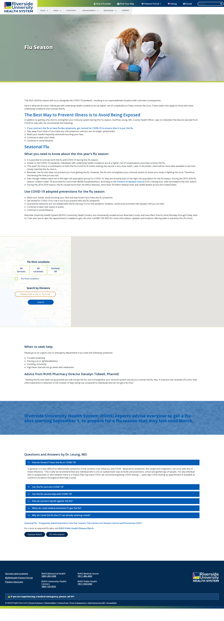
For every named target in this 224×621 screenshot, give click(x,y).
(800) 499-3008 (48, 576)
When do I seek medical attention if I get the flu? (56, 508)
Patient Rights (50, 603)
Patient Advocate (14, 581)
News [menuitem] (55, 10)
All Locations (38, 270)
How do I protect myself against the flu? (52, 501)
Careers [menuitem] (125, 10)
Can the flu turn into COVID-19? (48, 486)
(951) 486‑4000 (85, 576)
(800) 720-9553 (48, 586)
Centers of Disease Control (130, 181)
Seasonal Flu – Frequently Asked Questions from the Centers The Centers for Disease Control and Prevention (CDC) (83, 523)
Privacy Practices (36, 603)
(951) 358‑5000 (85, 584)
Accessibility (112, 603)
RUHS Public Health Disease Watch (76, 528)
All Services (21, 270)
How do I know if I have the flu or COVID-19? (54, 462)
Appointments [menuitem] (88, 10)
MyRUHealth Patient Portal (19, 577)
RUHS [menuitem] (43, 10)
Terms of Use (63, 603)
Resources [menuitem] (108, 10)
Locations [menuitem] (71, 10)
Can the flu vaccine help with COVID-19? (52, 494)
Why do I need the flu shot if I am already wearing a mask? (61, 515)
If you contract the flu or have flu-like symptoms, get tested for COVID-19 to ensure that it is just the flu (80, 128)
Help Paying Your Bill (96, 603)
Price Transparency (78, 603)
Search (40, 302)
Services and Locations (16, 573)
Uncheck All (55, 270)
